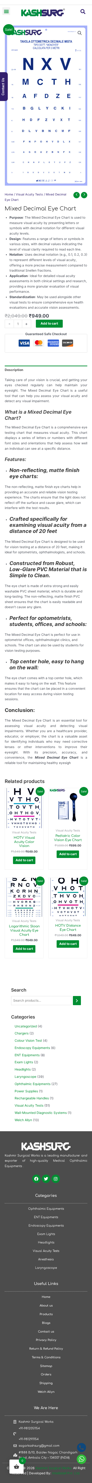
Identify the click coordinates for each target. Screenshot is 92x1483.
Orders (46, 1374)
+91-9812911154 (29, 1439)
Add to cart (49, 323)
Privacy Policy (46, 1340)
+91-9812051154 (29, 1428)
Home (9, 194)
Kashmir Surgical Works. (54, 1468)
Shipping (46, 1383)
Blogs (46, 1323)
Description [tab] (14, 370)
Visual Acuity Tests (29, 194)
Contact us (46, 1331)
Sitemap (46, 1366)
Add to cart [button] (24, 860)
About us (46, 1305)
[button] (6, 11)
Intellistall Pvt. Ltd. (66, 1473)
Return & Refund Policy (46, 1348)
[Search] (77, 1000)
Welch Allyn (46, 1391)
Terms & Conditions (46, 1357)
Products (46, 1314)
